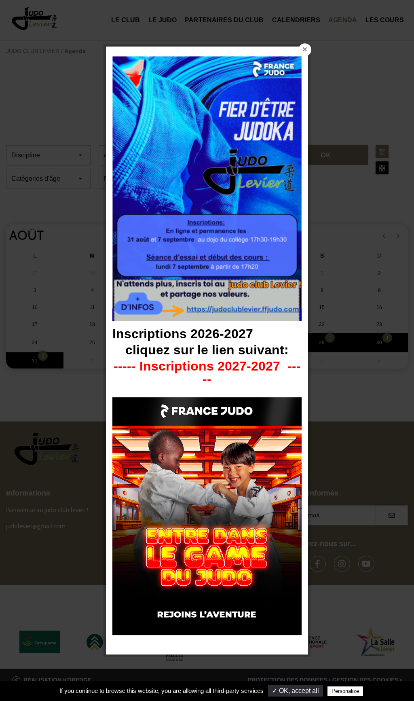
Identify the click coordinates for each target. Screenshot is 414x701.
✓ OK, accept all (295, 690)
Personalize (345, 691)
